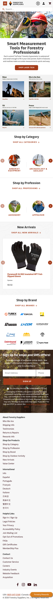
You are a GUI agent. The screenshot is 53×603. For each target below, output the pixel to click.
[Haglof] (11, 334)
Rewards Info (8, 436)
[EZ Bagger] (11, 324)
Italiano (6, 492)
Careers (6, 566)
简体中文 (7, 500)
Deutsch (6, 488)
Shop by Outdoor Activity (14, 456)
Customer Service (11, 562)
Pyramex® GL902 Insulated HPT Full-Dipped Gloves (25, 275)
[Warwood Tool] (42, 334)
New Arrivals (8, 459)
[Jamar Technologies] (26, 343)
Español (6, 477)
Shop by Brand (9, 452)
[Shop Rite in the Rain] (39, 88)
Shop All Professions (25, 188)
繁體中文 (7, 504)
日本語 (6, 496)
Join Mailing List (10, 533)
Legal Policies (9, 521)
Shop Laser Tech (26, 67)
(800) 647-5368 (13, 594)
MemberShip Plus (10, 548)
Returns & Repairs (11, 432)
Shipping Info (8, 425)
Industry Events (10, 569)
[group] (15, 165)
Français (6, 485)
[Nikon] (42, 314)
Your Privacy (8, 525)
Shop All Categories (25, 142)
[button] (2, 161)
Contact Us (8, 558)
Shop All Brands (25, 306)
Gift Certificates (10, 544)
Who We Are (8, 421)
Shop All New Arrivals (24, 233)
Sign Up (27, 382)
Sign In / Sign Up (10, 517)
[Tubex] (11, 314)
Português (7, 481)
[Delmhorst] (11, 343)
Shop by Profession (11, 448)
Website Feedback (11, 573)
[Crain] (42, 324)
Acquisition (8, 577)
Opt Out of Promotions (13, 537)
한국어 (6, 508)
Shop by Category (10, 444)
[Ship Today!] (13, 88)
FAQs (5, 540)
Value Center (8, 463)
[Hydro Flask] (42, 343)
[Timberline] (26, 334)
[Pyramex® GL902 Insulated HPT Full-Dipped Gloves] (26, 257)
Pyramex (9, 280)
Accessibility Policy (11, 529)
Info (4, 473)
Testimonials (8, 429)
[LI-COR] (26, 324)
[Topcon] (26, 314)
